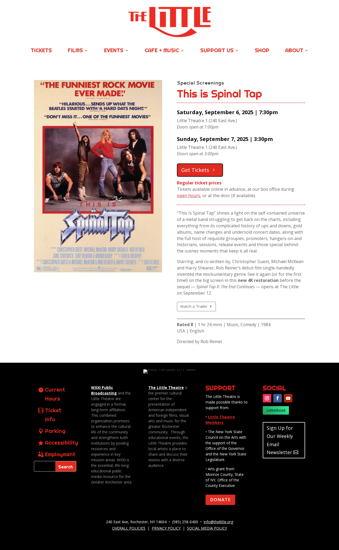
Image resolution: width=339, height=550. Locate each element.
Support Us (217, 51)
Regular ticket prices (199, 183)
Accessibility (61, 442)
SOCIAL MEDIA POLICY (207, 528)
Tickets (41, 51)
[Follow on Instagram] (267, 398)
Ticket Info (53, 415)
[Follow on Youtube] (288, 398)
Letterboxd (275, 410)
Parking (55, 431)
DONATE (220, 499)
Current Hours (55, 394)
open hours (188, 195)
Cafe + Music (162, 51)
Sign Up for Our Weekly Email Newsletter (280, 440)
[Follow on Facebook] (277, 398)
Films (75, 51)
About (294, 51)
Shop (262, 51)
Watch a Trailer (194, 306)
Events (113, 51)
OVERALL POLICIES (128, 528)
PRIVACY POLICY (166, 528)
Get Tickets (195, 170)
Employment (60, 454)
